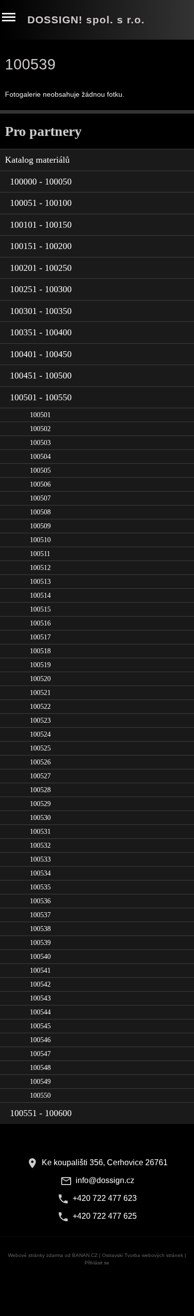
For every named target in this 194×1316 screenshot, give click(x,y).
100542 (40, 984)
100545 (40, 1026)
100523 (40, 720)
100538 (40, 929)
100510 (40, 540)
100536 (40, 901)
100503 (40, 442)
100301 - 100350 (41, 311)
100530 (40, 817)
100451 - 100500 (41, 375)
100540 (40, 956)
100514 (40, 595)
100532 (40, 845)
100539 (40, 942)
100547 (40, 1054)
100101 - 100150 (41, 225)
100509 (40, 526)
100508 (40, 512)
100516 (40, 623)
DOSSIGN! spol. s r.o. (86, 20)
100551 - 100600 (41, 1113)
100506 (40, 484)
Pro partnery (43, 131)
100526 (40, 762)
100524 (40, 734)
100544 (40, 1012)
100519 (40, 665)
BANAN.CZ (84, 1255)
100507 (40, 498)
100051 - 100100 (41, 203)
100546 (40, 1040)
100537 (40, 915)
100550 (40, 1095)
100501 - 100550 (41, 397)
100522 (40, 706)
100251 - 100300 (41, 289)
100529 (40, 804)
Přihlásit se (97, 1262)
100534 (40, 873)
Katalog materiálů (37, 160)
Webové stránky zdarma (35, 1255)
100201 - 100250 (41, 268)
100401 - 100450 (41, 354)
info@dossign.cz (105, 1180)
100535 (40, 887)
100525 (40, 748)
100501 (40, 415)
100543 (40, 998)
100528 (40, 790)
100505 (40, 470)
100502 (40, 429)
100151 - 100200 (41, 246)
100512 (40, 567)
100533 (40, 859)
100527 (40, 776)
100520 (40, 679)
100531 (40, 831)
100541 (40, 970)
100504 (40, 456)
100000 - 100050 (41, 182)
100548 (40, 1067)
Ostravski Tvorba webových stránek (142, 1255)
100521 (40, 692)
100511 (40, 554)
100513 (40, 581)
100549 (40, 1081)
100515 (40, 609)
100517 (40, 637)
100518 (40, 651)
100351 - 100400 (41, 332)
